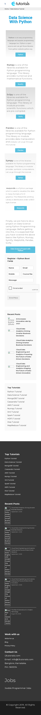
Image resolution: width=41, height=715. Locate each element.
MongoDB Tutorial (15, 398)
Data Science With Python (20, 19)
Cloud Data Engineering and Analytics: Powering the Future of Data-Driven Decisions (23, 550)
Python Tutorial (14, 392)
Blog (6, 642)
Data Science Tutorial (17, 395)
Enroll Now (13, 298)
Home (7, 9)
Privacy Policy (10, 646)
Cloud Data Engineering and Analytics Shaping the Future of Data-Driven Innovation (23, 581)
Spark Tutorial (13, 415)
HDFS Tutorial (13, 419)
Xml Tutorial (13, 412)
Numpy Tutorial (14, 408)
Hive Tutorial (13, 422)
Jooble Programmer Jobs (18, 688)
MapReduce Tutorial (16, 425)
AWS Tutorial (13, 405)
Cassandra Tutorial (15, 402)
